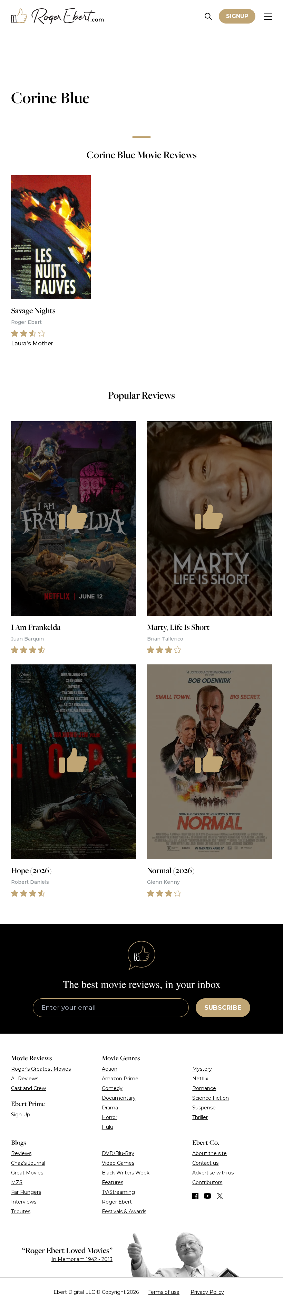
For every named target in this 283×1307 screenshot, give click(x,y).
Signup (237, 16)
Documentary (119, 1098)
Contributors (207, 1182)
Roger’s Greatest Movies (41, 1069)
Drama (110, 1108)
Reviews (21, 1153)
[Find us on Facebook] (195, 1196)
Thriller (200, 1117)
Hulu (107, 1127)
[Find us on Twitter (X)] (220, 1196)
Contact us (205, 1163)
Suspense (204, 1108)
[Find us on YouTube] (207, 1196)
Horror (109, 1117)
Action (109, 1069)
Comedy (112, 1088)
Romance (204, 1088)
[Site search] (208, 16)
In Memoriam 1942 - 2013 (82, 1259)
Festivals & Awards (124, 1211)
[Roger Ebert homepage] (57, 16)
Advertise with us (213, 1173)
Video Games (118, 1163)
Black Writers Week (125, 1173)
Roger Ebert (117, 1202)
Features (112, 1182)
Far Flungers (26, 1192)
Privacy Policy (207, 1292)
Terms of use (163, 1292)
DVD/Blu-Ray (118, 1153)
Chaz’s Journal (28, 1163)
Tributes (20, 1211)
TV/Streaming (118, 1192)
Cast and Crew (28, 1088)
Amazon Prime (120, 1078)
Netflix (200, 1078)
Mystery (202, 1069)
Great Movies (27, 1173)
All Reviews (24, 1078)
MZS (16, 1182)
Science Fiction (210, 1098)
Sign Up (20, 1114)
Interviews (23, 1202)
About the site (209, 1153)
